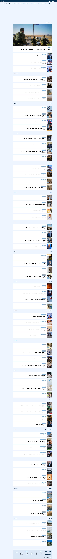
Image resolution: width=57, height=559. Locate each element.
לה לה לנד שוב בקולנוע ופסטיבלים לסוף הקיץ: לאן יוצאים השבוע (36, 257)
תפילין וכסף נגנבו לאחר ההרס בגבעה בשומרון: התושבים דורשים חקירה (34, 187)
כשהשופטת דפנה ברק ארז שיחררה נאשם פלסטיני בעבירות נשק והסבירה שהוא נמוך (32, 405)
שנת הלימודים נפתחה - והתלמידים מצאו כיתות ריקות (37, 346)
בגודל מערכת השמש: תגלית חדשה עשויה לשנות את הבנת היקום (36, 477)
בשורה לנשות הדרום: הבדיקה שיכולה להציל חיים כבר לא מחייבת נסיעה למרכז (34, 388)
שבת (36, 554)
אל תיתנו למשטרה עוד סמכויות (41, 424)
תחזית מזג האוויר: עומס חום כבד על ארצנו (39, 500)
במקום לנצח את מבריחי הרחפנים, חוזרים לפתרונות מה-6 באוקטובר (35, 92)
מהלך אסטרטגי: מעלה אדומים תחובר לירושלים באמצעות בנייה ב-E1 (35, 174)
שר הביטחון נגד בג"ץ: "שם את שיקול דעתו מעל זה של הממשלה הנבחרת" (34, 138)
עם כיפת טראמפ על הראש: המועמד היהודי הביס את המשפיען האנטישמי (34, 454)
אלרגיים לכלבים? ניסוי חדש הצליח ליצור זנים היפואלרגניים (36, 483)
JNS (45, 442)
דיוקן (36, 552)
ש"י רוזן (44, 188)
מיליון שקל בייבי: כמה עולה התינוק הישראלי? (39, 217)
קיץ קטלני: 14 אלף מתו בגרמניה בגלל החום (39, 286)
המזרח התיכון (43, 67)
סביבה (44, 522)
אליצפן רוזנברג (43, 205)
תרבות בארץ (43, 255)
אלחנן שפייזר (44, 376)
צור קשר (27, 552)
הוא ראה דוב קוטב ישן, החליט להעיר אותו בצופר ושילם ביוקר (36, 530)
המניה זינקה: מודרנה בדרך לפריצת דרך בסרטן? (38, 464)
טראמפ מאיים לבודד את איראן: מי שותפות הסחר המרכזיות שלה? (35, 299)
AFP (45, 287)
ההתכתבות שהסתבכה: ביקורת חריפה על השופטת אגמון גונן (36, 145)
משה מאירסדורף (44, 63)
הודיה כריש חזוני (44, 116)
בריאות (44, 374)
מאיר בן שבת (44, 99)
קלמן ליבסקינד (43, 406)
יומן (41, 554)
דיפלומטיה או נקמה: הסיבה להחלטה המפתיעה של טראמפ (36, 121)
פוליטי (50, 47)
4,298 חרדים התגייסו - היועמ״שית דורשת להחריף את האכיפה (35, 157)
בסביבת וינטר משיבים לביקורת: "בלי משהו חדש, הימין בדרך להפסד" (35, 240)
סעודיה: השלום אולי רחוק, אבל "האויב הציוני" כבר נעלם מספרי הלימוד (35, 322)
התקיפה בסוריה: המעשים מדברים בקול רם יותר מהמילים (37, 98)
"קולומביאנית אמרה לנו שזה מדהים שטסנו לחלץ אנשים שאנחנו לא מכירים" (34, 79)
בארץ (44, 262)
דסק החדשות (43, 412)
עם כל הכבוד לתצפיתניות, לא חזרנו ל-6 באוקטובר (37, 85)
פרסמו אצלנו (21, 552)
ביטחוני (44, 77)
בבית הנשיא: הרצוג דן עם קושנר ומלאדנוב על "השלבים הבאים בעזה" (35, 115)
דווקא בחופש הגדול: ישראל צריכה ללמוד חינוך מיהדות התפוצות (36, 358)
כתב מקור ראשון (43, 277)
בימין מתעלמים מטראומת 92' (41, 55)
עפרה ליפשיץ (43, 353)
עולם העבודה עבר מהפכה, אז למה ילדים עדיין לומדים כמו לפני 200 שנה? (34, 352)
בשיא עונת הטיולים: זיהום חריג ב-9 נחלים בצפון (38, 536)
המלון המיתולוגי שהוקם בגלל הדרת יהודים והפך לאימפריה (37, 447)
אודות (27, 553)
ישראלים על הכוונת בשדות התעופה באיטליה (38, 434)
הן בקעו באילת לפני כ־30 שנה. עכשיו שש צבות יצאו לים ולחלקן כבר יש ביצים (33, 543)
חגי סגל (44, 86)
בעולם (44, 285)
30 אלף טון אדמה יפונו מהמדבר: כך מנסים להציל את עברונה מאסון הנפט (34, 523)
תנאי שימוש (21, 554)
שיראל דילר (44, 258)
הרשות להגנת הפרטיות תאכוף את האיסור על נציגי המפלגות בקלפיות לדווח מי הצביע (33, 151)
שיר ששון (44, 241)
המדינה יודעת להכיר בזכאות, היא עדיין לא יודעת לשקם (37, 382)
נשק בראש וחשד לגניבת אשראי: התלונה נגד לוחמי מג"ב (37, 181)
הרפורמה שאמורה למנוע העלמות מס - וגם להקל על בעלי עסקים (36, 204)
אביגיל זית (44, 175)
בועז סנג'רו (44, 425)
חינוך (44, 344)
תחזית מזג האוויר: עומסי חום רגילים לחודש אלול (38, 513)
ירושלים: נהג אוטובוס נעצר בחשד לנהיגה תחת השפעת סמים (36, 418)
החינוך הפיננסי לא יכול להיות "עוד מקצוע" (39, 210)
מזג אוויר (43, 492)
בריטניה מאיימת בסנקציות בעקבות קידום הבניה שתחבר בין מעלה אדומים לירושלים (32, 306)
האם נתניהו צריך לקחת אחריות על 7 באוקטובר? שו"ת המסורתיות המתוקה (34, 263)
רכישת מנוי (26, 554)
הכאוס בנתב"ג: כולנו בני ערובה (41, 197)
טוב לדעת (31, 554)
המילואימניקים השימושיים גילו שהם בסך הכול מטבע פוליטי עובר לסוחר (35, 49)
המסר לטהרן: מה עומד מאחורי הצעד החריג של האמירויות (37, 329)
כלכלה (44, 196)
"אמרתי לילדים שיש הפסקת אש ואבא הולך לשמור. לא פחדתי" (35, 270)
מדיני (44, 107)
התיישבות (43, 60)
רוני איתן (45, 228)
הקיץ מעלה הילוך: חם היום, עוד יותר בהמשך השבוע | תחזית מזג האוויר (35, 507)
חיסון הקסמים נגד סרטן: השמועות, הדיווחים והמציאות (37, 375)
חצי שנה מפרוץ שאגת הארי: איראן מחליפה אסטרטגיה (37, 335)
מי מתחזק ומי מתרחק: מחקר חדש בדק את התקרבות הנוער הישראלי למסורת (34, 365)
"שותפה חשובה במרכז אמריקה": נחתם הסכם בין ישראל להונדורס (35, 128)
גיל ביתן (44, 218)
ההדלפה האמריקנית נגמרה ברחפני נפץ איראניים (38, 68)
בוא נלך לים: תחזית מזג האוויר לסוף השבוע (39, 494)
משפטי (44, 137)
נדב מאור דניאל (43, 524)
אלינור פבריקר (43, 389)
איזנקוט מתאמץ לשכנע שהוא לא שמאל (39, 246)
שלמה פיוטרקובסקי (43, 139)
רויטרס (45, 300)
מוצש (36, 553)
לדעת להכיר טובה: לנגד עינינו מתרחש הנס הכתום (38, 62)
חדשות (41, 552)
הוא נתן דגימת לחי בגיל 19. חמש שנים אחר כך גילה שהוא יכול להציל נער (34, 394)
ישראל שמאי (43, 294)
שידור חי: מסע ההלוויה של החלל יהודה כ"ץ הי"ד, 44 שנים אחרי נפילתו (34, 276)
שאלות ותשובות (16, 552)
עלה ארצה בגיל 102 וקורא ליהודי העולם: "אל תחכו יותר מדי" (36, 441)
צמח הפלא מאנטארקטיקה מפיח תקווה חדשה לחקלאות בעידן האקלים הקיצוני (34, 470)
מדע (44, 463)
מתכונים (31, 553)
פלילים (44, 403)
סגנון (31, 552)
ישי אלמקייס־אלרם (43, 80)
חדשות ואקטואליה (49, 3)
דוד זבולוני (44, 323)
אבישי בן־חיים (43, 264)
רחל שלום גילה (43, 211)
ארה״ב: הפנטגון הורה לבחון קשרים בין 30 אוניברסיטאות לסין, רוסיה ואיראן (34, 293)
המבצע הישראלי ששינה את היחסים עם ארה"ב (38, 109)
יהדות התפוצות (42, 433)
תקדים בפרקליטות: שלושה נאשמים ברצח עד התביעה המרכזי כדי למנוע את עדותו (33, 411)
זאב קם (45, 93)
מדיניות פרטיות (21, 553)
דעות (41, 553)
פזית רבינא (44, 317)
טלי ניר (44, 383)
